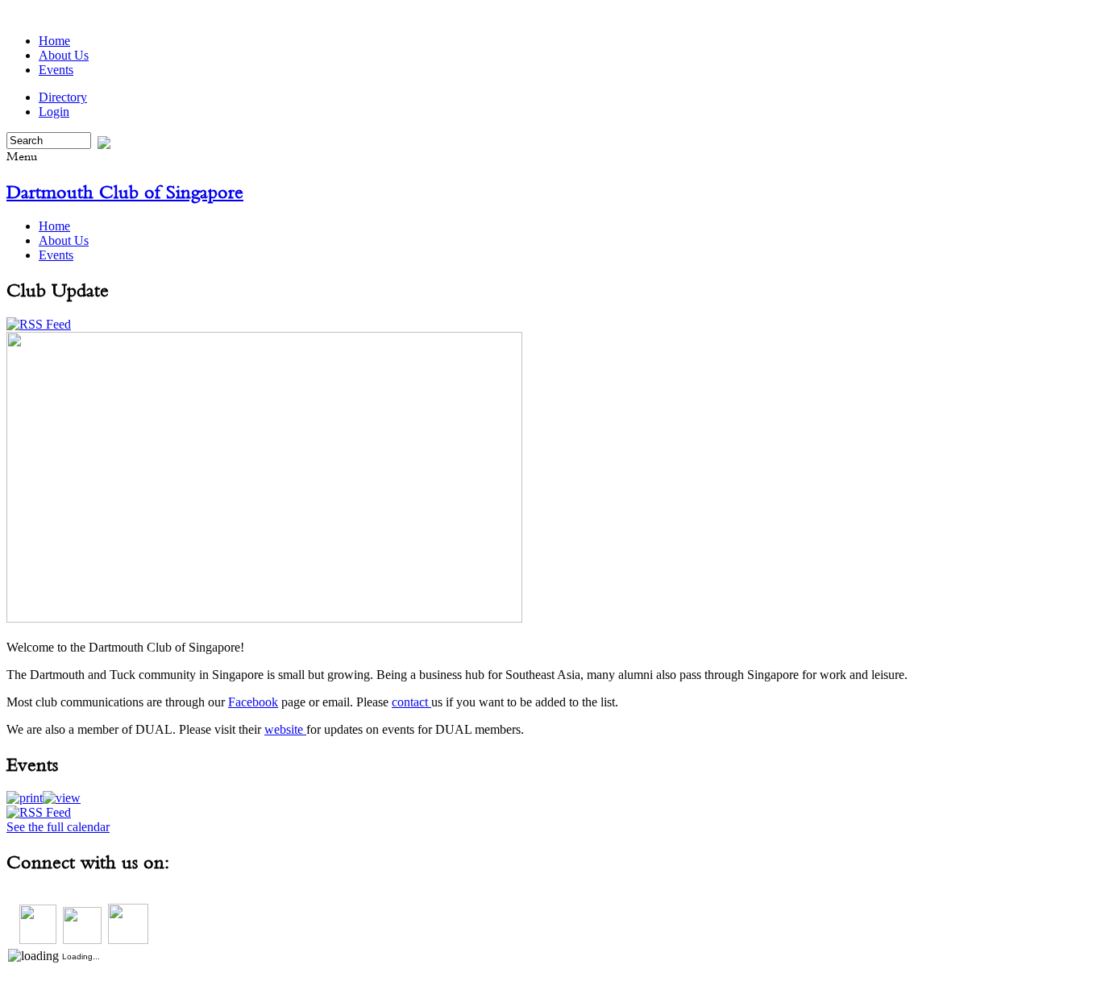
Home (54, 41)
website (285, 729)
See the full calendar (58, 827)
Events (56, 70)
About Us (64, 55)
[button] (24, 798)
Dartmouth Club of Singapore (124, 191)
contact (411, 702)
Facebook (253, 702)
